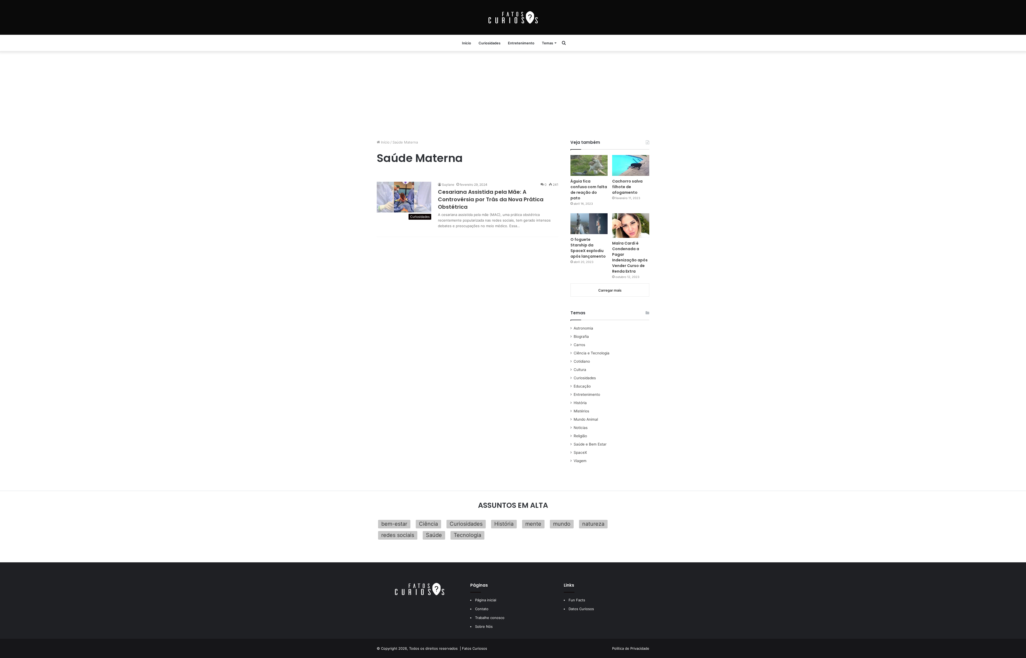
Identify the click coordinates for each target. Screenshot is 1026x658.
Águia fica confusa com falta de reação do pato (588, 190)
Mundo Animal (586, 419)
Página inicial (485, 600)
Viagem (580, 461)
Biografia (581, 336)
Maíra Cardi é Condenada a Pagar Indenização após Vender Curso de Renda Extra (630, 257)
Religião (580, 436)
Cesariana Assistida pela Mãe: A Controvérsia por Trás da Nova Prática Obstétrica (490, 199)
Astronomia (583, 328)
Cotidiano (582, 361)
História (580, 403)
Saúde (434, 535)
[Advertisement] (513, 94)
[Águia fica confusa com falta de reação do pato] (589, 165)
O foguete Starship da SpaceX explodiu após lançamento (588, 248)
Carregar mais (609, 290)
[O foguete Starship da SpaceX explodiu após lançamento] (589, 223)
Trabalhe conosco (489, 618)
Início (466, 43)
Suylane (448, 185)
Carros (579, 345)
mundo (561, 524)
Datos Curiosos (581, 609)
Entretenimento (521, 43)
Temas (547, 43)
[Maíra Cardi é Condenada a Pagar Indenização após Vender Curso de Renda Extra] (630, 225)
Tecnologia (467, 535)
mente (533, 524)
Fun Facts (577, 600)
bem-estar (394, 524)
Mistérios (581, 411)
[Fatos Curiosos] (513, 17)
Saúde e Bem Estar (590, 444)
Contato (481, 609)
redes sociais (397, 535)
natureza (593, 524)
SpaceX (580, 452)
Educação (582, 386)
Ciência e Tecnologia (591, 353)
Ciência (428, 524)
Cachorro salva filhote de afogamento (627, 187)
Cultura (580, 369)
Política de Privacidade (630, 648)
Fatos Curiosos (474, 648)
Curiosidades (489, 43)
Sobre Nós (484, 626)
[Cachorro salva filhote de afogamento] (630, 165)
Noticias (581, 427)
